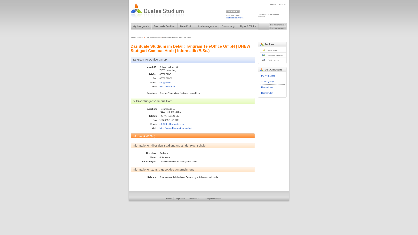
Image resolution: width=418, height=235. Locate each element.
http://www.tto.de (167, 86)
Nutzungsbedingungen (212, 199)
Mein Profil (186, 26)
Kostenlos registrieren (234, 18)
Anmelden (233, 12)
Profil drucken (273, 60)
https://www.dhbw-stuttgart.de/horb (176, 128)
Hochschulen (267, 93)
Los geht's (143, 26)
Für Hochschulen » (278, 28)
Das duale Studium (164, 26)
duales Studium (137, 37)
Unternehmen (267, 87)
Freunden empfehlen (276, 55)
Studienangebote (207, 26)
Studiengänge (267, 81)
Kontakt (273, 5)
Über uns (283, 5)
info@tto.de (165, 82)
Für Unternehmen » (278, 25)
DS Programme (268, 76)
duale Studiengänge (153, 37)
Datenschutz (194, 199)
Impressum (180, 199)
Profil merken (273, 50)
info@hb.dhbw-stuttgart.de (172, 124)
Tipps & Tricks (248, 26)
